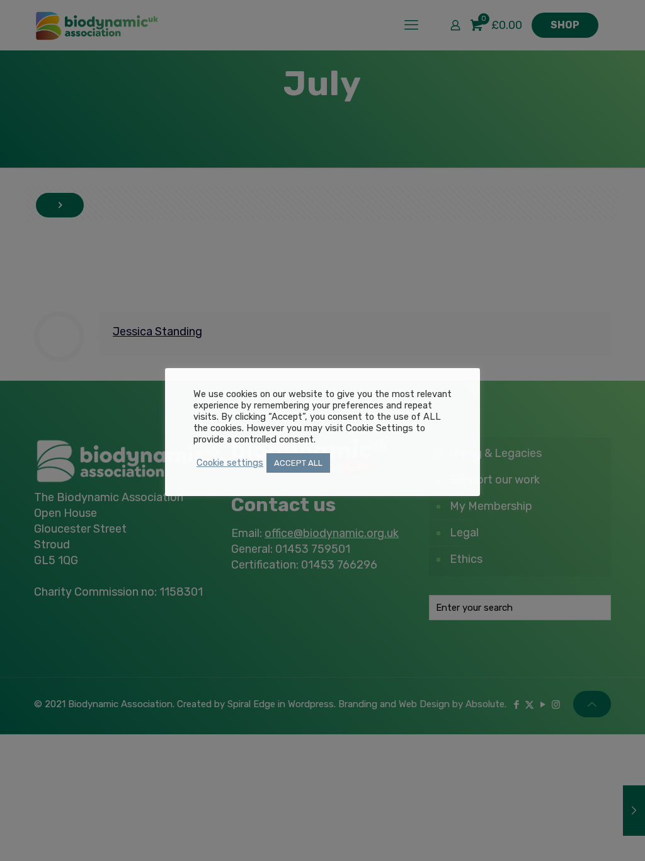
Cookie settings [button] (230, 462)
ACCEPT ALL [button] (298, 463)
